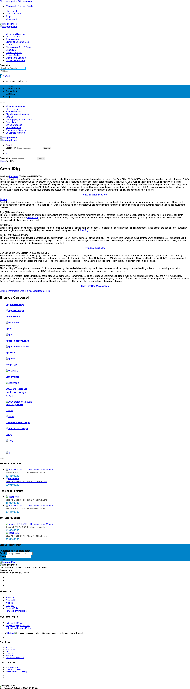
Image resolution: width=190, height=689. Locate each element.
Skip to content (25, 1)
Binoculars (11, 50)
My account (11, 19)
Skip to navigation (8, 1)
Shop (8, 16)
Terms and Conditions (16, 611)
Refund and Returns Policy (18, 628)
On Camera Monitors (15, 60)
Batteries (13, 176)
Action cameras (13, 39)
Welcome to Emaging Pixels (19, 6)
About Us (10, 597)
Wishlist (9, 603)
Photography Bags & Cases (19, 47)
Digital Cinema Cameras (17, 42)
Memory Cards (13, 88)
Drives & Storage (14, 52)
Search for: (5, 65)
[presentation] (1, 458)
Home (3, 161)
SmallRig (84, 230)
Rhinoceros (32, 217)
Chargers (10, 86)
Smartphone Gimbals (16, 58)
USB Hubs (10, 94)
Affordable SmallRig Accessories (25, 291)
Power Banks (12, 91)
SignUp (4, 559)
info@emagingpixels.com (18, 625)
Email (3, 553)
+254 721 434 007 (15, 623)
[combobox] (13, 68)
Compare (10, 605)
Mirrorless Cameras (15, 34)
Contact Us (11, 600)
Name (3, 556)
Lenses (9, 44)
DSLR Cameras (13, 36)
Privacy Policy (12, 608)
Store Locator (12, 11)
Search (9, 145)
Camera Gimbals (13, 55)
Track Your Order (13, 13)
